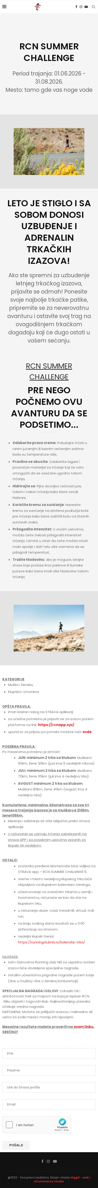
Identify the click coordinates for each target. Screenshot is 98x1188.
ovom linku (83, 1026)
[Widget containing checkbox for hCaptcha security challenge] (36, 1124)
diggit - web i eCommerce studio (62, 1179)
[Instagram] (81, 6)
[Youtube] (86, 6)
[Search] (93, 6)
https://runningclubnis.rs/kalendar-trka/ (51, 942)
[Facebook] (76, 6)
